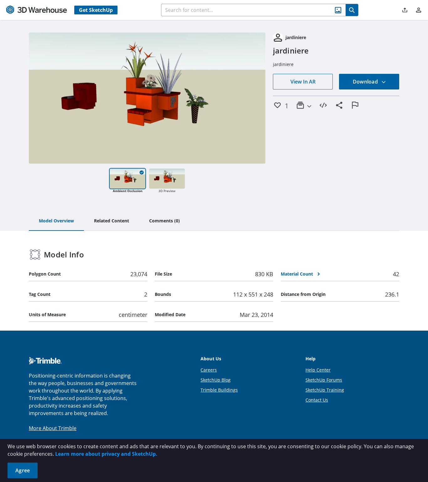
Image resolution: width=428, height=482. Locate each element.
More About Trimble (52, 428)
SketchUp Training (324, 390)
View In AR (303, 81)
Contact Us (316, 400)
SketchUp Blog (216, 380)
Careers (209, 370)
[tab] (56, 221)
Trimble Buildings (219, 390)
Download (366, 81)
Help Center (318, 370)
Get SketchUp (96, 10)
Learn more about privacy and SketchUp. (106, 453)
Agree (22, 470)
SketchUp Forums (323, 380)
